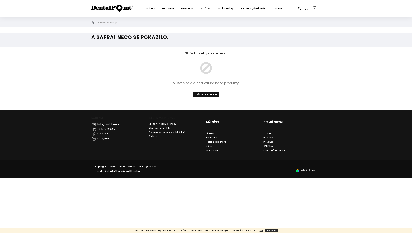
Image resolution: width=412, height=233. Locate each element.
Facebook (102, 133)
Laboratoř (268, 137)
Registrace (212, 137)
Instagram (103, 138)
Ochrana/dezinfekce (274, 150)
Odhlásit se (212, 150)
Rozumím (271, 230)
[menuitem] (150, 8)
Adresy (209, 146)
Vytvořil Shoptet (308, 170)
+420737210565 (106, 129)
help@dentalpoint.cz (109, 124)
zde (261, 230)
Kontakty (153, 136)
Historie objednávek (216, 141)
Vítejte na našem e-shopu (162, 123)
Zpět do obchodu (206, 94)
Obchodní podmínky (159, 128)
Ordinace (268, 133)
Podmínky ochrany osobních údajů (167, 132)
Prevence (268, 141)
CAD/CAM (268, 146)
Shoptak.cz (135, 171)
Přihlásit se (211, 133)
